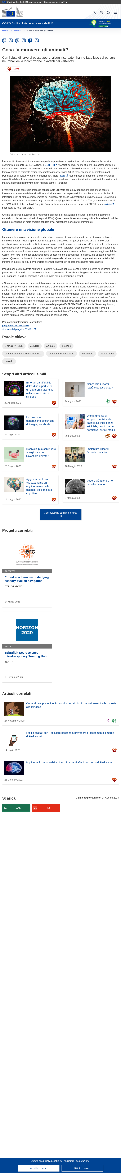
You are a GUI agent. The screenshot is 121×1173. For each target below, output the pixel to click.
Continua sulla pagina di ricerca (60, 513)
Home (5, 30)
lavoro (63, 175)
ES (17, 40)
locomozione (107, 353)
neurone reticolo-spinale (61, 353)
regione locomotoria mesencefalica (23, 353)
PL (37, 40)
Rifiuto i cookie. (82, 1168)
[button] (101, 12)
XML (18, 808)
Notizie (17, 30)
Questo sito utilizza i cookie (45, 1161)
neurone (66, 346)
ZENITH (50, 165)
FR (24, 40)
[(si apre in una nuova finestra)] (12, 11)
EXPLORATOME (14, 346)
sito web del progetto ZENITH (18, 329)
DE (4, 40)
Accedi (94, 12)
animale (50, 346)
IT (30, 40)
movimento (87, 353)
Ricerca (108, 12)
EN (11, 40)
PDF (48, 807)
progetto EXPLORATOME (15, 325)
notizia (108, 204)
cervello (9, 361)
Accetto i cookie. (38, 1168)
